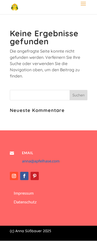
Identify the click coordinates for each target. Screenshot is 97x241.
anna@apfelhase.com (40, 160)
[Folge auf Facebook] (24, 176)
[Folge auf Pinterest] (35, 176)
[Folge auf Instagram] (14, 176)
